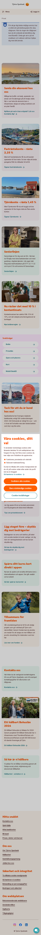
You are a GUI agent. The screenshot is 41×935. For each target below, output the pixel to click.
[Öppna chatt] (36, 930)
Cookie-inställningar (20, 495)
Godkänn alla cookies (20, 481)
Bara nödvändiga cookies (20, 488)
